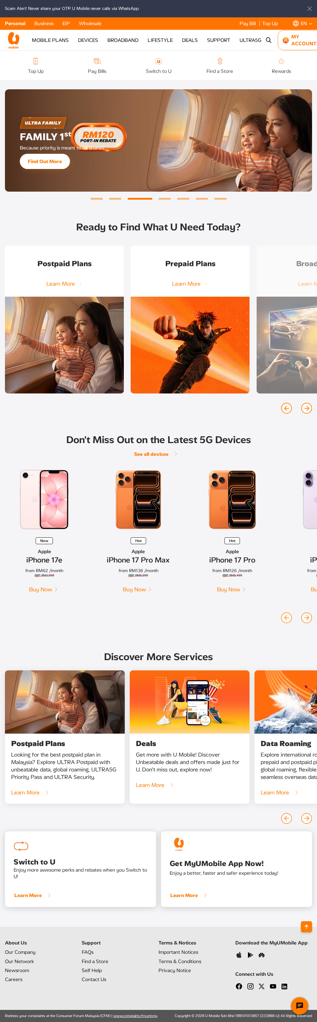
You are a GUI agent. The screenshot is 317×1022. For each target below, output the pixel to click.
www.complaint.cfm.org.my (135, 1016)
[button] (302, 23)
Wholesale (90, 23)
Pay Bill (248, 23)
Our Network (19, 961)
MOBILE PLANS (50, 40)
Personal (16, 23)
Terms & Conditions (179, 961)
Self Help (92, 970)
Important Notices (178, 952)
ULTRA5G (250, 40)
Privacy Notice (174, 970)
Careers (13, 979)
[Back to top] (306, 926)
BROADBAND (122, 40)
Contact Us (94, 979)
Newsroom (17, 970)
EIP (67, 23)
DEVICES (88, 40)
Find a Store (95, 961)
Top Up (270, 23)
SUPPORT (218, 40)
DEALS (190, 40)
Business (44, 23)
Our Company (20, 952)
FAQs (87, 952)
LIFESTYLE (160, 40)
